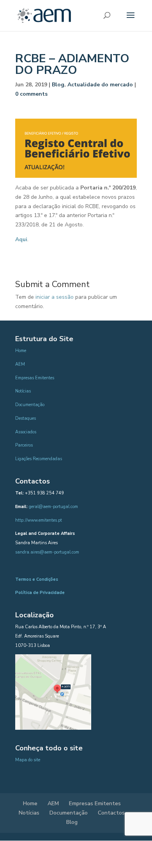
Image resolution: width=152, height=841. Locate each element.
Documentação (29, 405)
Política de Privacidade (40, 593)
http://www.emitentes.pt (38, 520)
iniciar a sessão (54, 297)
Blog (58, 84)
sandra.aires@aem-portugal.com (47, 552)
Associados (25, 432)
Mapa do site (27, 760)
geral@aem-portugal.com (53, 507)
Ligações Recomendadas (38, 459)
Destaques (25, 418)
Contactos (111, 812)
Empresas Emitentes (34, 378)
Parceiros (24, 445)
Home (20, 351)
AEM (20, 364)
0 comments (31, 94)
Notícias (23, 391)
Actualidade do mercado (100, 84)
